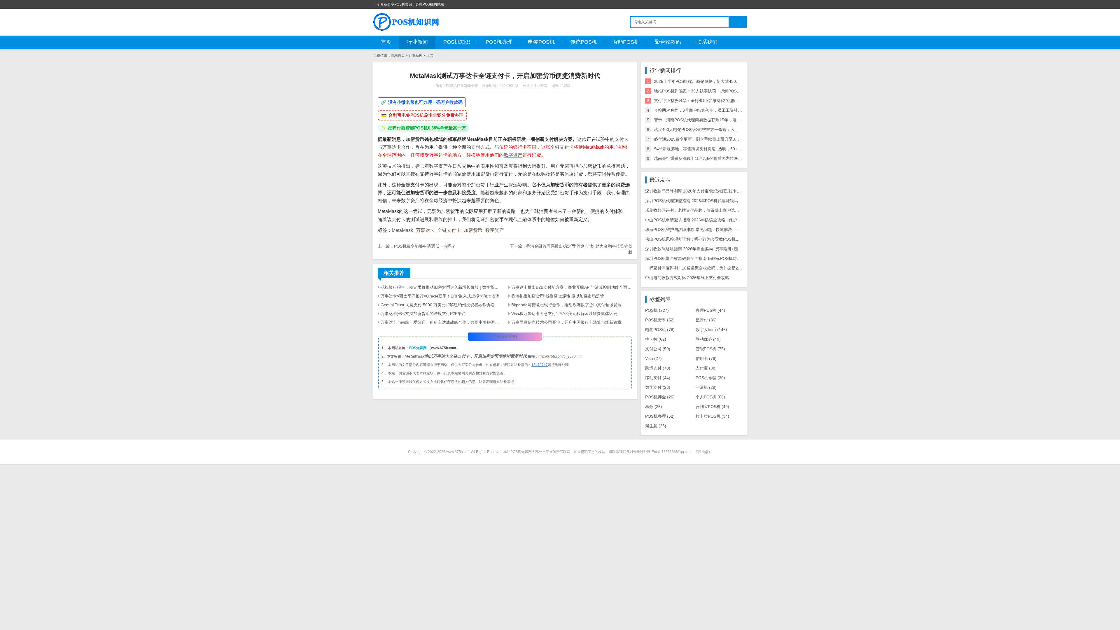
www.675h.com (443, 348)
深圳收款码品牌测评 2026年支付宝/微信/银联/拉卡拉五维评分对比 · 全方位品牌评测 (721, 191)
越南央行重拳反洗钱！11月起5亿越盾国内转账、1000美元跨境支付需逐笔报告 (725, 158)
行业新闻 (417, 42)
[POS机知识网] (406, 22)
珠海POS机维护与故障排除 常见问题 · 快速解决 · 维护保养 (698, 229)
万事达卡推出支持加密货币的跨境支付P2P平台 (423, 313)
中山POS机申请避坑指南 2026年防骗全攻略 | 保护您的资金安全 (703, 220)
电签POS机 (541, 42)
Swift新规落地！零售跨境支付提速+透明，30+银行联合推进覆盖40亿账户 (720, 148)
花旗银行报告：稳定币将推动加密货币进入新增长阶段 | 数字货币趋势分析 (441, 287)
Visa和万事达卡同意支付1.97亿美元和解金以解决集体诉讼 (564, 313)
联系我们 (707, 42)
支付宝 (706, 368)
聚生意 (655, 426)
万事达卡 (391, 147)
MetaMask (402, 230)
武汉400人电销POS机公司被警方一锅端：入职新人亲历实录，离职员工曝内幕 (725, 129)
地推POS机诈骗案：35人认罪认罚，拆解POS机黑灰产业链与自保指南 (718, 91)
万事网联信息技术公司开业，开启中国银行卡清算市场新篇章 (566, 322)
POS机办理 (499, 42)
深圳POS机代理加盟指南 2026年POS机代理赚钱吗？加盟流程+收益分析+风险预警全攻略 (726, 200)
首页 (386, 42)
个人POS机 (710, 397)
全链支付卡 (562, 147)
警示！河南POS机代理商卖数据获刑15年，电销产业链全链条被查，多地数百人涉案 (730, 120)
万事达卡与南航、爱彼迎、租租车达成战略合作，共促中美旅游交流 (441, 322)
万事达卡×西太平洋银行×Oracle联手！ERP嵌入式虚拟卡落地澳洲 (440, 296)
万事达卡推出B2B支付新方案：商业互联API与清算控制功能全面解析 (571, 287)
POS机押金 (660, 397)
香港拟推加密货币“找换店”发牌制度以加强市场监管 (557, 296)
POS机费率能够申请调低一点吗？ (425, 246)
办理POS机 (710, 310)
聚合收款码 (668, 42)
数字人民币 (711, 329)
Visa (653, 358)
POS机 (657, 310)
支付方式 (480, 147)
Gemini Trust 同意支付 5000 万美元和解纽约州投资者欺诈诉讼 (438, 304)
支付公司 (657, 348)
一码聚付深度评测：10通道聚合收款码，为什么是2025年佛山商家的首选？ (713, 268)
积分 (653, 406)
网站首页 (398, 55)
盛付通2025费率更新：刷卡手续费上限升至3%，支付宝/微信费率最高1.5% (722, 139)
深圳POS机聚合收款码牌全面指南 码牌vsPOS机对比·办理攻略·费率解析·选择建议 (719, 258)
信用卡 (706, 358)
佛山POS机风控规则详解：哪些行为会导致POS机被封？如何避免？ (706, 239)
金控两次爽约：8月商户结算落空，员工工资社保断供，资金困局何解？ (718, 110)
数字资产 (513, 155)
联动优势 (708, 339)
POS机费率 (660, 320)
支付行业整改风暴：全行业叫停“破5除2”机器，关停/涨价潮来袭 (711, 100)
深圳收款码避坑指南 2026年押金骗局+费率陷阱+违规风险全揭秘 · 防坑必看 (714, 248)
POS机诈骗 (710, 377)
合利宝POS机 (712, 406)
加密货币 (415, 139)
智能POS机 (625, 42)
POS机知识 (456, 42)
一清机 (706, 387)
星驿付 (706, 320)
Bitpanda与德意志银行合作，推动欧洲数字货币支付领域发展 (566, 304)
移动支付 (657, 377)
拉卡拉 (655, 339)
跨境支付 (657, 368)
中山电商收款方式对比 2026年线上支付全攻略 (687, 277)
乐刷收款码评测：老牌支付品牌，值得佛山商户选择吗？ (696, 210)
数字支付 (657, 387)
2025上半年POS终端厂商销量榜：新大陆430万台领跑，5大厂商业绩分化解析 (724, 81)
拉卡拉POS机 (712, 416)
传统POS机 (583, 42)
